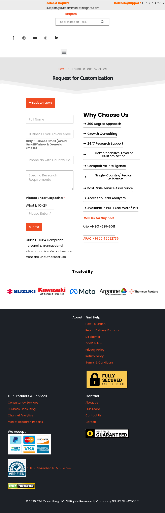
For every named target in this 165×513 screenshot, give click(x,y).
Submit (34, 227)
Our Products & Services (27, 396)
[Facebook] (13, 38)
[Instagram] (46, 38)
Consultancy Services (23, 403)
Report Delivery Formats (102, 330)
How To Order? (96, 324)
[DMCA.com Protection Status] (43, 486)
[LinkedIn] (56, 38)
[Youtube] (35, 38)
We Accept (17, 431)
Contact (92, 396)
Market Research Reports (25, 422)
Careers (91, 422)
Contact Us (93, 415)
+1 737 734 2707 (153, 3)
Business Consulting (22, 409)
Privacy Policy (95, 350)
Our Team (93, 409)
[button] (64, 52)
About (77, 317)
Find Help (93, 317)
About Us (92, 403)
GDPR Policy (94, 343)
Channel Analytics (20, 415)
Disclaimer (93, 337)
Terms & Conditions (99, 363)
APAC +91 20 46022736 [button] (101, 239)
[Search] (102, 22)
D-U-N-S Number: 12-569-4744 (48, 468)
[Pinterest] (24, 38)
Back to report (41, 103)
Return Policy (95, 356)
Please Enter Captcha (45, 198)
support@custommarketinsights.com (72, 8)
